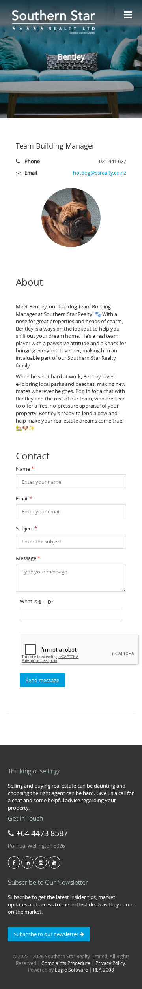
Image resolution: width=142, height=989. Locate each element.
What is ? (37, 601)
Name (25, 468)
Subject (26, 528)
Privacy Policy (110, 963)
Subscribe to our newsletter (47, 934)
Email (24, 498)
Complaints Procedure (65, 963)
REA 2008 (103, 969)
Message (28, 558)
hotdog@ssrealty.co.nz (99, 172)
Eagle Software (71, 969)
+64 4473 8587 (42, 833)
